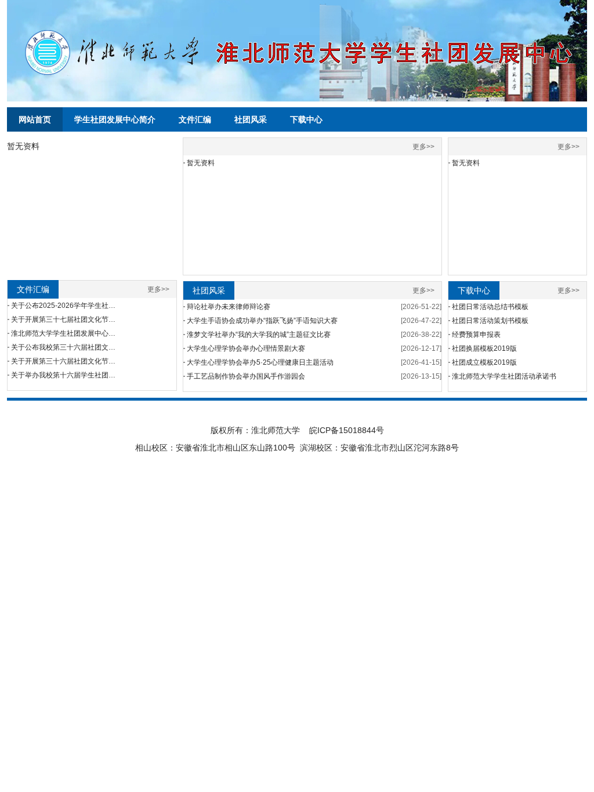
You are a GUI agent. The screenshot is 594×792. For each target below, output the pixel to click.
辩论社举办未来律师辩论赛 (228, 307)
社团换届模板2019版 (484, 348)
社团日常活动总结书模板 (490, 307)
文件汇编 (195, 119)
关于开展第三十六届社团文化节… (63, 361)
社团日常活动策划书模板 (490, 321)
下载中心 (306, 119)
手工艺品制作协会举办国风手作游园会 (246, 376)
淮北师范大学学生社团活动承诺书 (504, 376)
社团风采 (250, 119)
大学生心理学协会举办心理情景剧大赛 (246, 348)
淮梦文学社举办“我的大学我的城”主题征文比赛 (259, 334)
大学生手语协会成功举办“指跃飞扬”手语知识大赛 (262, 321)
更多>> (158, 289)
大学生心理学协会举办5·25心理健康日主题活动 (260, 362)
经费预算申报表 (476, 334)
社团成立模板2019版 (484, 362)
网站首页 (35, 119)
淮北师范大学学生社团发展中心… (63, 333)
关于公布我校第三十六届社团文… (63, 347)
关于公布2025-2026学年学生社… (63, 305)
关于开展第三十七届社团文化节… (63, 319)
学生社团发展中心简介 (114, 119)
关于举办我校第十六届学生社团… (63, 375)
